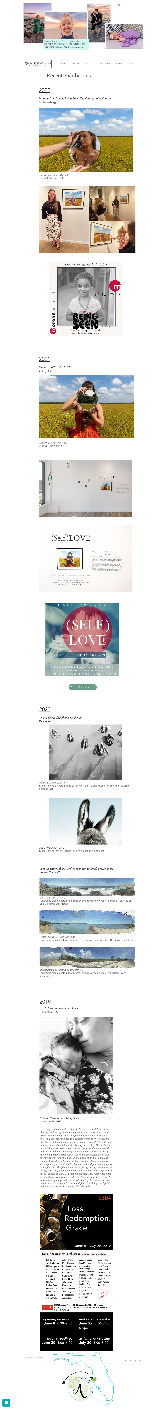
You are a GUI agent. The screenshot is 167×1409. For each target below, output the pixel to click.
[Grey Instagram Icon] (135, 1360)
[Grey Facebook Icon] (126, 1360)
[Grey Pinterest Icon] (140, 1360)
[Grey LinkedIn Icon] (130, 1360)
